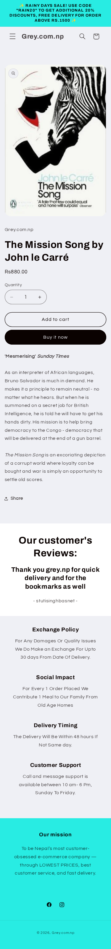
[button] (12, 36)
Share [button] (17, 498)
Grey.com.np (63, 932)
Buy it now (55, 337)
